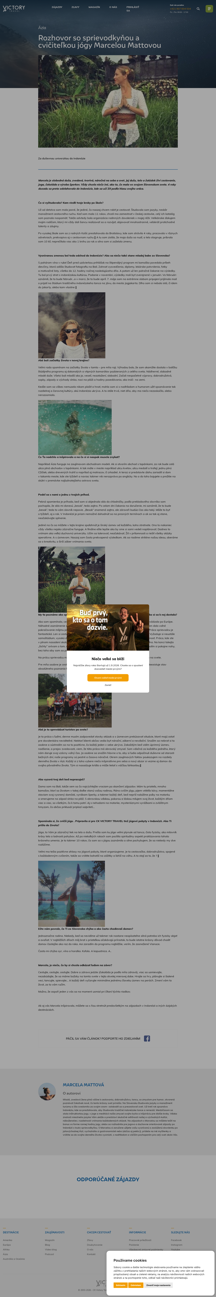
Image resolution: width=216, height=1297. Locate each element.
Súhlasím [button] (120, 1285)
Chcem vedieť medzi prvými (108, 677)
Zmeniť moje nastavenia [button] (158, 1285)
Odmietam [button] (136, 1285)
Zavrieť (108, 685)
